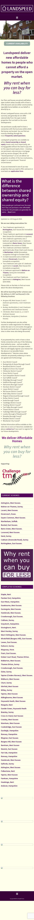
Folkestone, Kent (8, 771)
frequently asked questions (15, 136)
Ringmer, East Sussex (9, 738)
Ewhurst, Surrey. (7, 646)
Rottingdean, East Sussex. (11, 543)
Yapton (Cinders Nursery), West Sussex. (17, 675)
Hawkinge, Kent (7, 782)
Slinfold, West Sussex (9, 686)
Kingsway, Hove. (7, 649)
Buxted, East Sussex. (9, 525)
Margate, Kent (7, 705)
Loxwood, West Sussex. (10, 532)
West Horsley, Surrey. (9, 631)
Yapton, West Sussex (9, 694)
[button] (17, 17)
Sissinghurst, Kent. (8, 627)
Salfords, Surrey (7, 763)
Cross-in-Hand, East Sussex (12, 716)
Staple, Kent (6, 594)
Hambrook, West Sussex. (11, 613)
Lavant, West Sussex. (9, 510)
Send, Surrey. (6, 536)
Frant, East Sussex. (8, 653)
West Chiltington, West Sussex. (13, 635)
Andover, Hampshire (9, 786)
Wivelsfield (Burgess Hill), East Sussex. (16, 638)
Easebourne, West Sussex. (11, 605)
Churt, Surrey (6, 683)
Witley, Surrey (6, 690)
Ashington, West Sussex (10, 767)
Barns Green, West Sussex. (11, 528)
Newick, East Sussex (9, 749)
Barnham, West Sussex (10, 745)
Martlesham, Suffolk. (9, 521)
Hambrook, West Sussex (11, 760)
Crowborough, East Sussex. (12, 616)
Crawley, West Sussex (9, 719)
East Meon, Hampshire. (10, 602)
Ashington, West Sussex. (11, 503)
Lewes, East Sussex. (9, 642)
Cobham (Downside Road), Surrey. (15, 540)
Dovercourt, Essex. (8, 514)
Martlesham (8, 252)
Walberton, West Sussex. (11, 660)
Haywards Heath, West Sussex (13, 701)
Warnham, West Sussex (10, 723)
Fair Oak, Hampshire (9, 752)
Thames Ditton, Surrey (10, 664)
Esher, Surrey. (6, 671)
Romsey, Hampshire (9, 734)
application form (17, 171)
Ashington (17, 279)
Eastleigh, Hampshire (9, 730)
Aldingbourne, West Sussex (12, 697)
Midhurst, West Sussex (10, 679)
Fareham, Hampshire (9, 778)
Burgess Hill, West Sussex (11, 741)
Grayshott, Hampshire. (10, 624)
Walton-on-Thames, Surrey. (12, 506)
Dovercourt (13, 259)
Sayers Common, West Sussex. (13, 517)
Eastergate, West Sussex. (11, 609)
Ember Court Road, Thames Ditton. (15, 657)
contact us (10, 429)
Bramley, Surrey (7, 712)
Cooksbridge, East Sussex (11, 727)
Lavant (15, 266)
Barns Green (17, 243)
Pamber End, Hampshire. (11, 598)
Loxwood (29, 234)
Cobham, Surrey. (7, 620)
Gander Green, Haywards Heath (13, 708)
